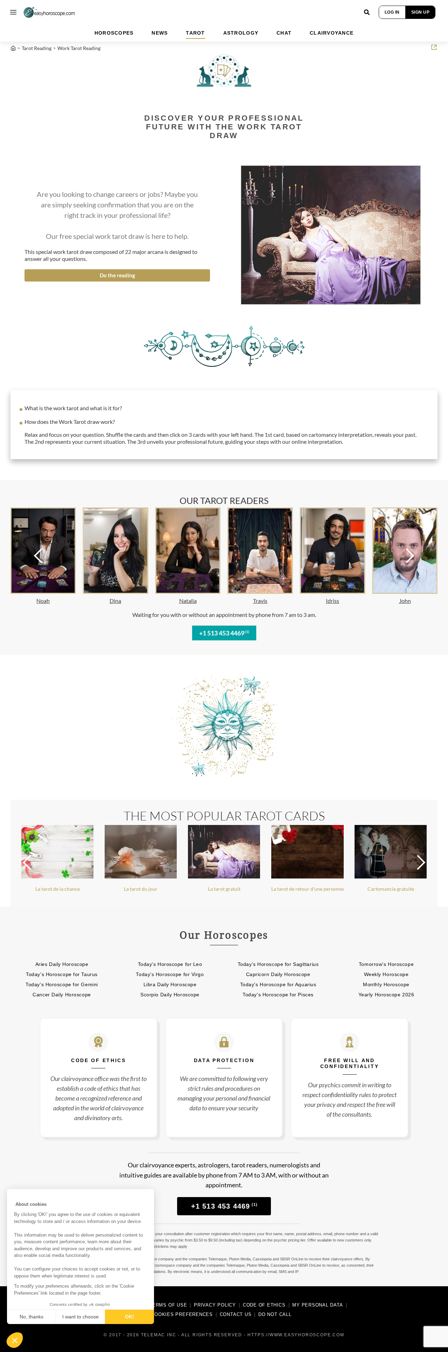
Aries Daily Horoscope (62, 964)
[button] (14, 1340)
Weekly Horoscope (386, 974)
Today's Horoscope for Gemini (62, 984)
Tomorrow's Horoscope (386, 964)
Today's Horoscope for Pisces (278, 994)
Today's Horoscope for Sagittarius (278, 964)
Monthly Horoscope (386, 984)
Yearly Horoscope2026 (386, 994)
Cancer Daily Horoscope (62, 994)
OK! (129, 1316)
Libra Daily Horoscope (170, 984)
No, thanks (31, 1316)
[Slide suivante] (401, 555)
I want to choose (80, 1316)
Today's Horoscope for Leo (170, 964)
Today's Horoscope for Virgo (170, 974)
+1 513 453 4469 (224, 633)
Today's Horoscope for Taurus (62, 974)
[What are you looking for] (366, 12)
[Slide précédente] (46, 555)
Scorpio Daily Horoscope (170, 994)
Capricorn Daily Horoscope (278, 974)
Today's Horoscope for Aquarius (278, 984)
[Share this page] (434, 47)
